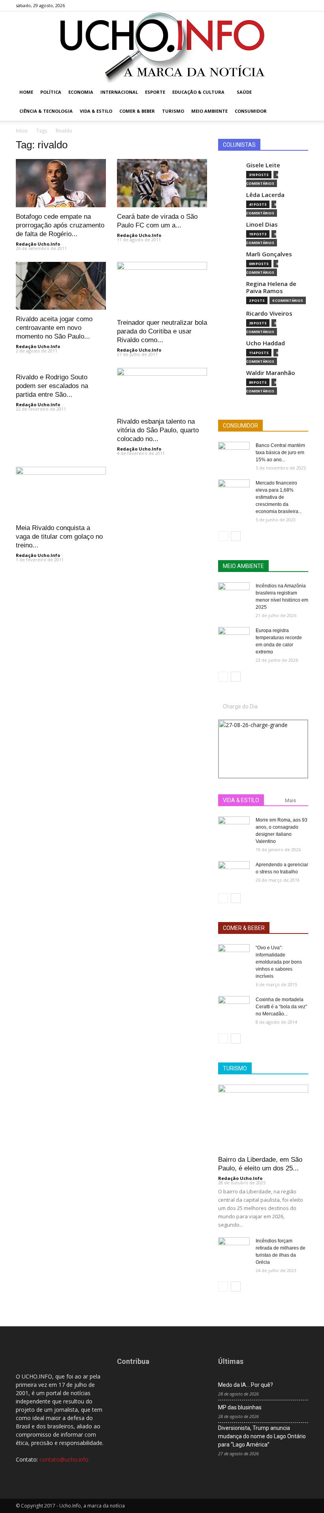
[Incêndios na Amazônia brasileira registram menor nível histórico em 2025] (234, 593)
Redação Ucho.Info (38, 244)
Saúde (244, 92)
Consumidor (251, 111)
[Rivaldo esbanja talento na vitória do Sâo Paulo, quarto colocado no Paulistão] (162, 390)
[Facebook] (263, 5)
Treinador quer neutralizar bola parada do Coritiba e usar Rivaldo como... (162, 331)
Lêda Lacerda (265, 195)
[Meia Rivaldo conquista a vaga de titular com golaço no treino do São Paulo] (61, 492)
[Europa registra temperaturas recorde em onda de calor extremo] (234, 638)
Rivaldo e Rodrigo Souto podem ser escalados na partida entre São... (52, 385)
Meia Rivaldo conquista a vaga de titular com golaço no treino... (59, 536)
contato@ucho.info (64, 1459)
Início (22, 130)
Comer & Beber (137, 111)
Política (50, 92)
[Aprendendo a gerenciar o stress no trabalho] (234, 872)
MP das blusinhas (240, 1407)
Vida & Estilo (96, 111)
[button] (298, 92)
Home (26, 92)
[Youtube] (302, 5)
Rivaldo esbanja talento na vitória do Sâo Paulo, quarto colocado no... (158, 430)
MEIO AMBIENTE (243, 566)
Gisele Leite (263, 165)
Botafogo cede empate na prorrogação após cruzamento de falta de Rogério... (60, 225)
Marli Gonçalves (269, 254)
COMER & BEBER (244, 928)
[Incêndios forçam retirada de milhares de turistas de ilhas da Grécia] (234, 1248)
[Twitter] (289, 5)
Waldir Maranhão (270, 373)
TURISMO (235, 1068)
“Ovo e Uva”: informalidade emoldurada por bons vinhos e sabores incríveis (279, 962)
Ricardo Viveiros (269, 313)
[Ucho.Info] (162, 47)
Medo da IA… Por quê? (245, 1385)
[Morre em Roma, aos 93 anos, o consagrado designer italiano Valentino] (234, 827)
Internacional (119, 92)
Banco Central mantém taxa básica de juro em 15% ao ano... (280, 452)
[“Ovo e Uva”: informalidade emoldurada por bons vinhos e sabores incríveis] (234, 955)
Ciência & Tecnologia (46, 111)
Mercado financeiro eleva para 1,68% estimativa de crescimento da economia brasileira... (279, 497)
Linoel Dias (262, 224)
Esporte (155, 92)
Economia (80, 92)
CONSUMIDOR (240, 425)
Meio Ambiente (209, 111)
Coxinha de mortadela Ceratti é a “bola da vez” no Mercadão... (281, 1007)
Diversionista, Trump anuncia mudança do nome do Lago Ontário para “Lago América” (262, 1436)
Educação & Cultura (198, 92)
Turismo (173, 111)
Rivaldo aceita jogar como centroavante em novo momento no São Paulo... (54, 327)
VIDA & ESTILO (241, 800)
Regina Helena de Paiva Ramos (271, 287)
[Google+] (276, 5)
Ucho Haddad (265, 343)
